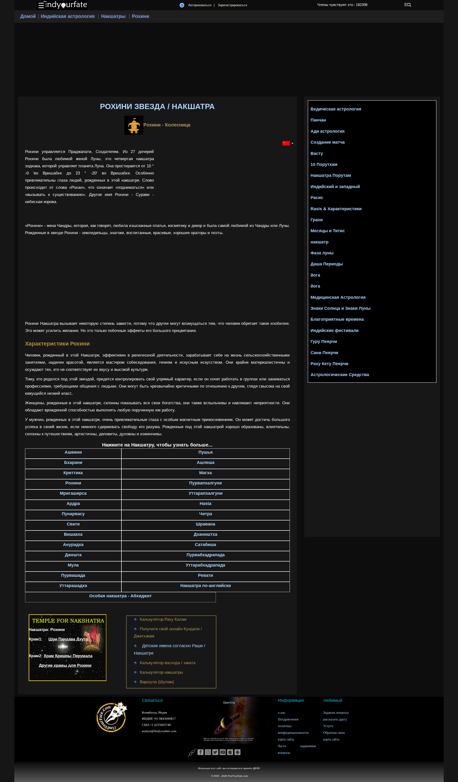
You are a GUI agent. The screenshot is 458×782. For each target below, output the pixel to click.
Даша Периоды (327, 264)
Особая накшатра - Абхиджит (120, 595)
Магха (205, 472)
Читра (205, 513)
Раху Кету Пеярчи (329, 363)
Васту (317, 153)
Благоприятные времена (337, 319)
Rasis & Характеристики (336, 208)
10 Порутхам (324, 164)
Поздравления (288, 719)
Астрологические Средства (340, 374)
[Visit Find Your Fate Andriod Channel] (237, 752)
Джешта (73, 554)
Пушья (205, 452)
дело (256, 768)
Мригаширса (73, 493)
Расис (317, 197)
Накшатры (114, 16)
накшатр (319, 242)
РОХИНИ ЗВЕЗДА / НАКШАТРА (157, 106)
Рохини (140, 16)
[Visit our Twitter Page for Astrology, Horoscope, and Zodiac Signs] (215, 752)
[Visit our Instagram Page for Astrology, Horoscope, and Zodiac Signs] (208, 752)
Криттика (73, 472)
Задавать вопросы (336, 712)
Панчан (318, 120)
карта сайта (286, 739)
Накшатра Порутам (331, 175)
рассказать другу (335, 719)
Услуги (328, 726)
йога (315, 275)
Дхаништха (205, 534)
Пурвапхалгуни (205, 483)
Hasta (205, 503)
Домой (28, 16)
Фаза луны (322, 253)
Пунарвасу (73, 513)
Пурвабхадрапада (206, 554)
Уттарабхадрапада (205, 565)
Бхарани (73, 462)
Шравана (205, 524)
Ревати (205, 575)
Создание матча (328, 142)
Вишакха (73, 534)
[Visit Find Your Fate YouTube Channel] (222, 752)
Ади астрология (328, 131)
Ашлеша (205, 462)
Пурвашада (73, 575)
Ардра (73, 503)
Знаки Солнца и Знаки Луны (340, 308)
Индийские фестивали (335, 330)
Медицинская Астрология (338, 297)
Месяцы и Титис (328, 230)
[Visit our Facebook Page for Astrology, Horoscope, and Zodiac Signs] (200, 752)
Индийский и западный (335, 186)
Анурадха (73, 544)
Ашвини (73, 452)
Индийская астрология (68, 16)
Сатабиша (205, 544)
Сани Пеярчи (324, 352)
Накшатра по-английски (205, 585)
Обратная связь (334, 733)
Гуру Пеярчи (324, 341)
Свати (73, 524)
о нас (281, 712)
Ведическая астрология (336, 109)
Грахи (317, 219)
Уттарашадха (73, 585)
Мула (73, 565)
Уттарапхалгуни (206, 493)
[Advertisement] (229, 59)
